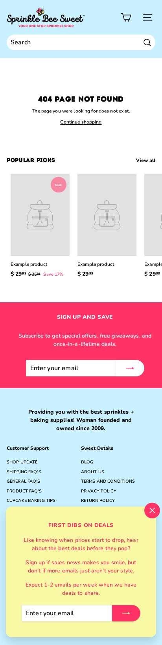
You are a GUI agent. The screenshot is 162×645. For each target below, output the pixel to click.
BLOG (87, 462)
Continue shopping (80, 122)
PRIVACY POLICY (98, 491)
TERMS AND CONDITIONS (108, 481)
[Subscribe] (126, 613)
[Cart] (126, 17)
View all (145, 160)
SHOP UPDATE (22, 462)
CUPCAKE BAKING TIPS (31, 500)
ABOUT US (92, 472)
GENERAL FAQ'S (23, 481)
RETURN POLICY (98, 500)
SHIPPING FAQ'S (24, 472)
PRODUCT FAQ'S (24, 491)
